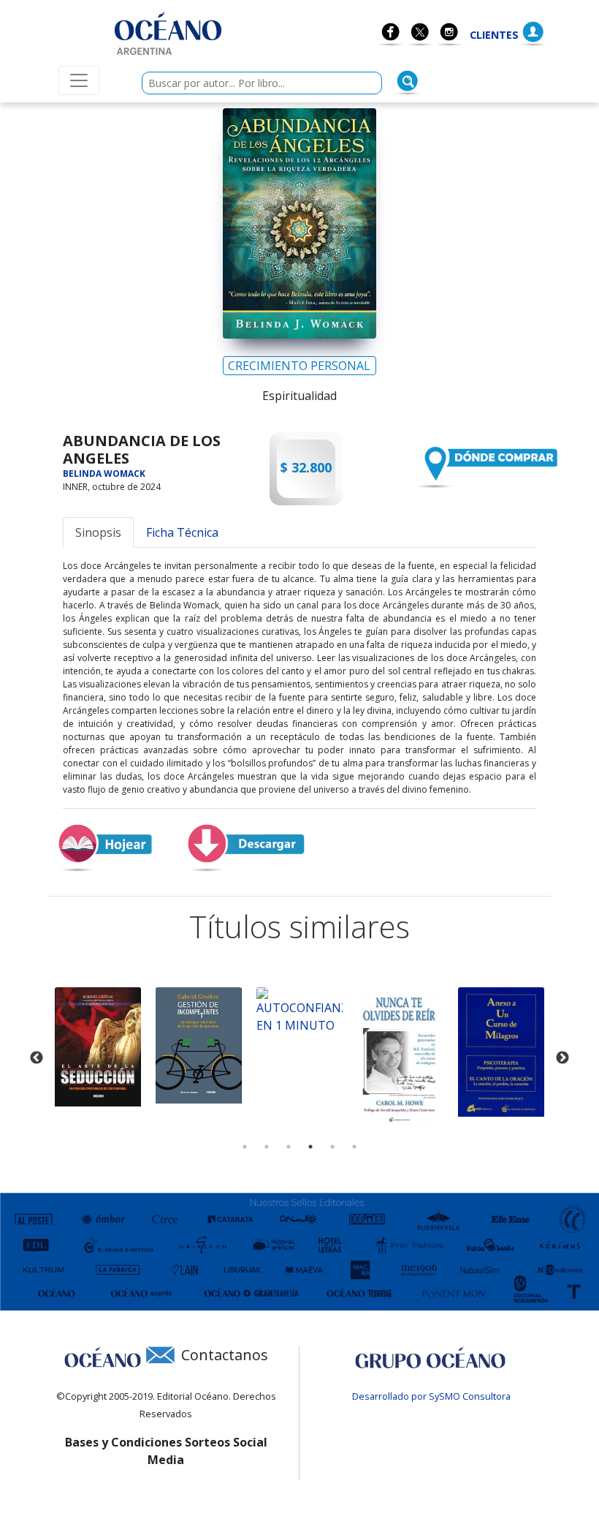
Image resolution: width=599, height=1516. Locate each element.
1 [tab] (244, 1146)
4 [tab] (310, 1146)
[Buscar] (407, 81)
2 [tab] (266, 1146)
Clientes (494, 35)
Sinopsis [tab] (98, 532)
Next (562, 1058)
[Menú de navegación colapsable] (78, 80)
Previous (36, 1058)
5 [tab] (332, 1146)
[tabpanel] (97, 1047)
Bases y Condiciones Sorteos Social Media (166, 1451)
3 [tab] (288, 1146)
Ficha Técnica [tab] (182, 532)
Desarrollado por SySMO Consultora (431, 1396)
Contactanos (224, 1355)
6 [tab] (354, 1146)
